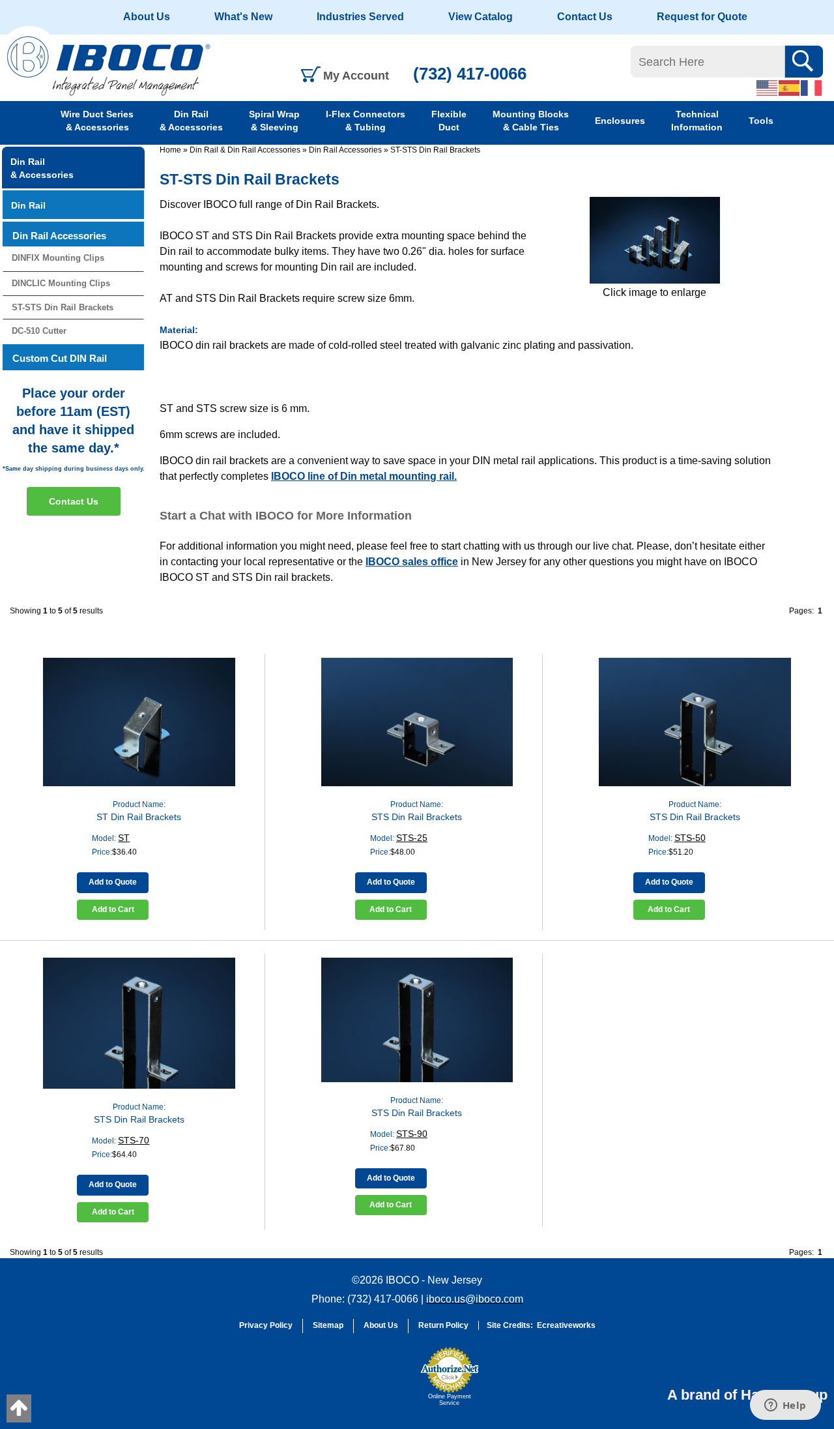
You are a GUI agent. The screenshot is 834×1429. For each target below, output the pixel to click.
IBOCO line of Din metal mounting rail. (364, 476)
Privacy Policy (266, 1325)
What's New (243, 16)
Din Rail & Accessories (191, 120)
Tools (761, 120)
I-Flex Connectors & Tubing (365, 120)
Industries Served (360, 16)
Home (170, 150)
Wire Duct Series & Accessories (97, 120)
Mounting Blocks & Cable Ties (531, 120)
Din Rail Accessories (345, 150)
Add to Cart (113, 909)
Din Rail (28, 205)
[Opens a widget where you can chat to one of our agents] (785, 1406)
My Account (356, 75)
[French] (812, 87)
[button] (382, 1383)
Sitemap (328, 1325)
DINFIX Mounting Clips (58, 258)
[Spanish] (790, 87)
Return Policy (443, 1325)
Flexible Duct (449, 120)
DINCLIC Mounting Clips (61, 283)
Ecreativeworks (566, 1325)
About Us (146, 16)
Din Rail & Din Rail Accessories (245, 150)
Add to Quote (113, 882)
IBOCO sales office (412, 561)
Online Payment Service (449, 1399)
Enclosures (620, 120)
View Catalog (480, 16)
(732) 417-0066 (469, 73)
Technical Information (697, 120)
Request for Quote (702, 16)
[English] (767, 87)
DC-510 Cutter (39, 331)
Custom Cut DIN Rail (59, 358)
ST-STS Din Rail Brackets (435, 150)
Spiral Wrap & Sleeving (274, 120)
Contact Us (584, 16)
